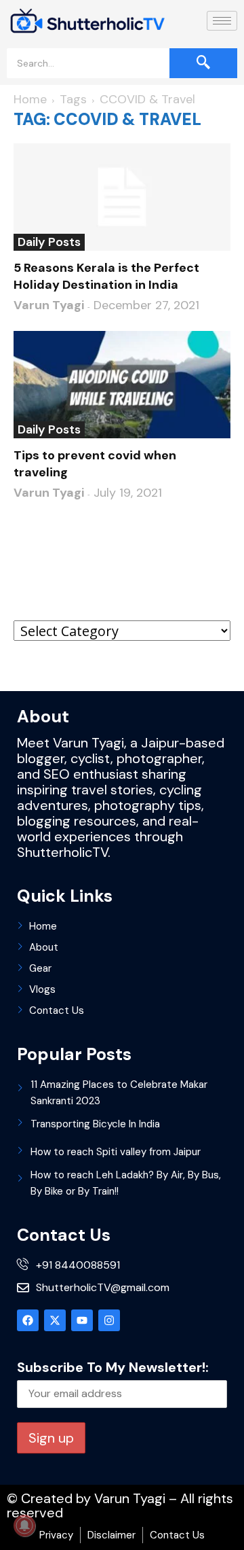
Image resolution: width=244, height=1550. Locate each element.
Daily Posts (49, 242)
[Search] (203, 63)
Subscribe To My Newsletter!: (113, 1367)
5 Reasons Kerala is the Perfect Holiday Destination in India (106, 276)
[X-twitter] (55, 1320)
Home (30, 99)
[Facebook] (28, 1320)
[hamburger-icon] (222, 21)
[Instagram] (109, 1320)
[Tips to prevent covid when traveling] (122, 384)
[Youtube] (82, 1320)
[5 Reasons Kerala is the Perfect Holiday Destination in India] (122, 197)
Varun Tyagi (49, 305)
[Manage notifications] (24, 1525)
